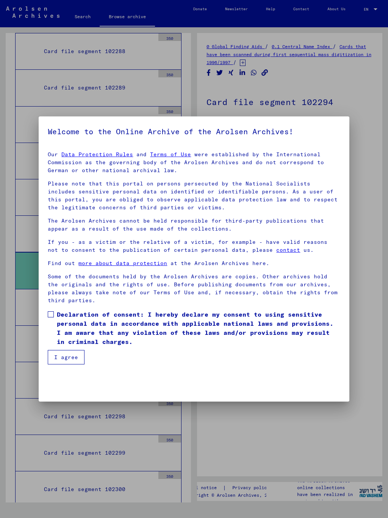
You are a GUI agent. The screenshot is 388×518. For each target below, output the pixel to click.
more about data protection (122, 263)
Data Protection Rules (97, 154)
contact (288, 249)
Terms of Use (170, 154)
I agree (66, 357)
